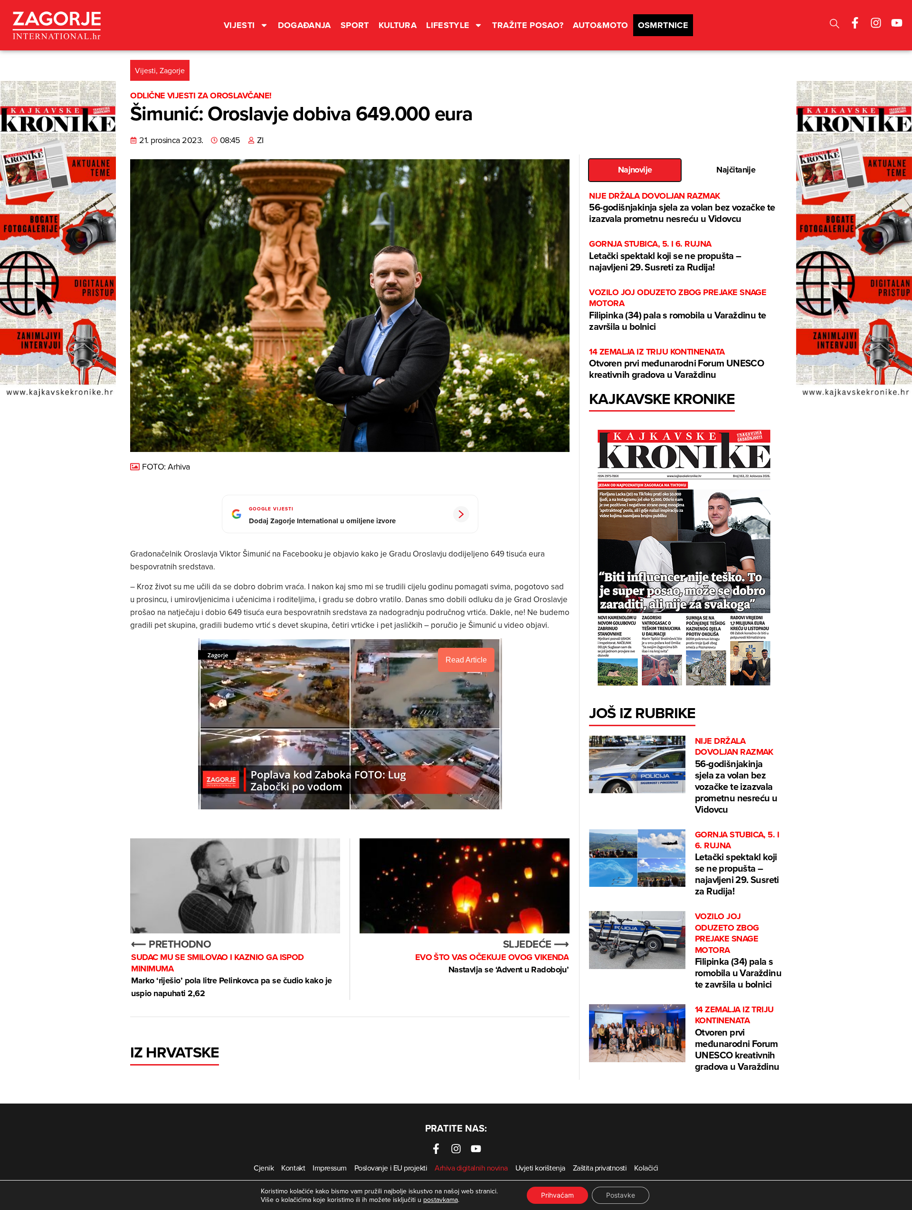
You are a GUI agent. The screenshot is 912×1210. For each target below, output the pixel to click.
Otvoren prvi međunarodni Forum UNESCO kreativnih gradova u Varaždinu (676, 363)
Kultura (398, 25)
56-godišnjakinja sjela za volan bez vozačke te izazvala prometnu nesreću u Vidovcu (682, 208)
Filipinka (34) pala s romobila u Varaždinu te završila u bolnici (677, 310)
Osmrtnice (663, 25)
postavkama (440, 1199)
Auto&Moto (600, 25)
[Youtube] (896, 23)
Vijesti (239, 25)
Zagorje (172, 70)
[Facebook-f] (855, 23)
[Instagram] (876, 23)
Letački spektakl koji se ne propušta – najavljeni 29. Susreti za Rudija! (665, 256)
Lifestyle (447, 25)
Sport (355, 25)
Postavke (620, 1195)
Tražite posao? (527, 25)
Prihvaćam (557, 1195)
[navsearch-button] (834, 25)
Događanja (304, 25)
